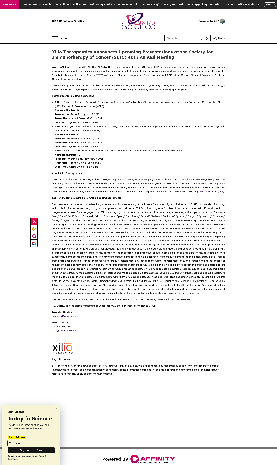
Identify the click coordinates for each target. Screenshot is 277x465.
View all (270, 4)
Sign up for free (31, 450)
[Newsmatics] (34, 243)
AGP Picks (9, 4)
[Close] (56, 408)
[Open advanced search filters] (207, 38)
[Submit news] (34, 221)
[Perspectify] (34, 228)
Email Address (17, 437)
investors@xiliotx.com (64, 316)
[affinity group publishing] (34, 236)
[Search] (200, 38)
